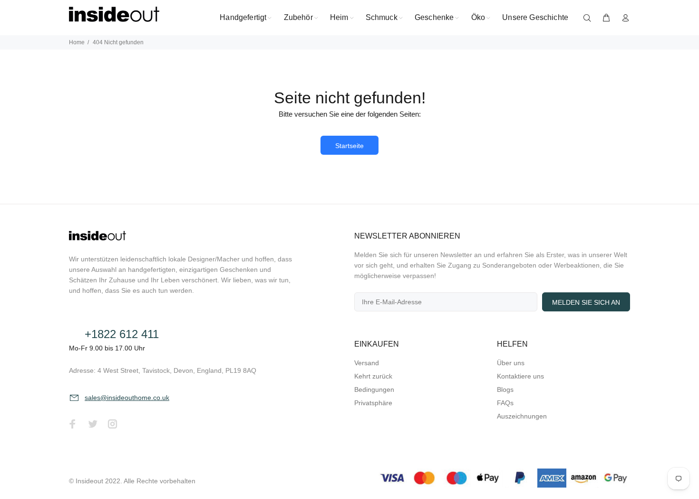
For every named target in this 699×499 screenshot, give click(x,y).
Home (77, 42)
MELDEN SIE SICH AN (586, 302)
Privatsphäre (373, 403)
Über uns (510, 363)
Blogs (505, 389)
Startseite (349, 146)
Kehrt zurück (373, 376)
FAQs (505, 403)
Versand (366, 363)
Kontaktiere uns (520, 376)
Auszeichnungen (522, 416)
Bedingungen (374, 389)
